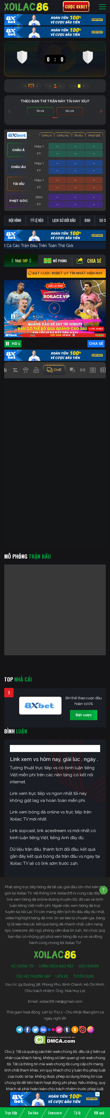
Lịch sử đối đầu (64, 220)
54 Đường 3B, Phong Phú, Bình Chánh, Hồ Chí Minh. (61, 984)
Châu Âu (63, 135)
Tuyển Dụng (83, 976)
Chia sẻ (94, 260)
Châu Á (47, 135)
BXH (87, 220)
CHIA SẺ (96, 343)
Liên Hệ (62, 976)
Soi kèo (33, 1112)
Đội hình (15, 220)
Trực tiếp (11, 1112)
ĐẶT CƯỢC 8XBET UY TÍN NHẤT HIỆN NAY (67, 273)
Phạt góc (94, 135)
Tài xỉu (78, 135)
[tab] (21, 261)
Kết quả (99, 1112)
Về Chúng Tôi (22, 966)
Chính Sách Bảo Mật (56, 966)
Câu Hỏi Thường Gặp (33, 976)
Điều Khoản (89, 966)
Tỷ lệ (77, 1112)
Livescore (55, 1112)
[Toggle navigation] (102, 7)
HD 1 (16, 343)
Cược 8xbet (76, 6)
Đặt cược (84, 715)
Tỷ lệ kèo (36, 220)
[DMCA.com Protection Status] (55, 1039)
